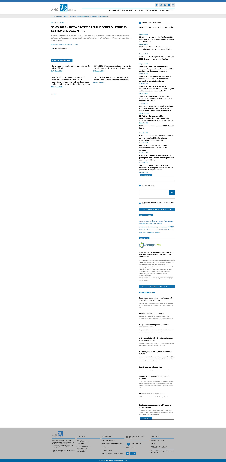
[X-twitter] (165, 5)
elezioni (161, 221)
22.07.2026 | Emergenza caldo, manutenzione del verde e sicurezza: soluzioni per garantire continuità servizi (156, 118)
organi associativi (145, 227)
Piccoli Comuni (164, 227)
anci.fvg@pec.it (83, 450)
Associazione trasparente (108, 440)
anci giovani (142, 221)
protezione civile (164, 230)
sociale (140, 232)
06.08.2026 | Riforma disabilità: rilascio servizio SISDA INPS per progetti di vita (155, 48)
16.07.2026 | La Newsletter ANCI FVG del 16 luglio (156, 127)
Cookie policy (105, 447)
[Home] (51, 16)
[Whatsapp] (128, 444)
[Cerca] (172, 192)
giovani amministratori (144, 223)
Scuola (171, 230)
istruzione (153, 223)
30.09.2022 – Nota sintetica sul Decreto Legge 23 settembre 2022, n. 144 (89, 16)
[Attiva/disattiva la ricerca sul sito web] (173, 5)
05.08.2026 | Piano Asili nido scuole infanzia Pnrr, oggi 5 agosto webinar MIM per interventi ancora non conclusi (156, 69)
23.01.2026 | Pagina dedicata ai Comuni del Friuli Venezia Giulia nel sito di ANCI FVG (113, 67)
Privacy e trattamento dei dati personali (112, 443)
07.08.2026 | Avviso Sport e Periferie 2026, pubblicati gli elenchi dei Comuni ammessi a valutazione (156, 39)
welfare (157, 232)
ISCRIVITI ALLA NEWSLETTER (156, 209)
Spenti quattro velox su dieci (150, 367)
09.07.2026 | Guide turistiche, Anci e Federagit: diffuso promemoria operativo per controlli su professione (156, 167)
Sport (144, 232)
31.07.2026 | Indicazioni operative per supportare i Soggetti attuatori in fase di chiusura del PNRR (155, 98)
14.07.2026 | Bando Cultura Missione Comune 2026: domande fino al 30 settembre (153, 147)
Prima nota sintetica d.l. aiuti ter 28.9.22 (64, 44)
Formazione (168, 221)
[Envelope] (169, 5)
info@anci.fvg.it (83, 448)
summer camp (150, 232)
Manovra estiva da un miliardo (151, 394)
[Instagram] (161, 5)
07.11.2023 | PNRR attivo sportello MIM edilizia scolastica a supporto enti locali (111, 78)
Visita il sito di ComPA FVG (158, 440)
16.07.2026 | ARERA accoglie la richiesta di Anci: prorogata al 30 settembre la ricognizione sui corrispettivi (156, 138)
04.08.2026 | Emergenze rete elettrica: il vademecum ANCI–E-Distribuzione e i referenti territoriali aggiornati (155, 78)
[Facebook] (156, 5)
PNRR (55, 94)
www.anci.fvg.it (81, 451)
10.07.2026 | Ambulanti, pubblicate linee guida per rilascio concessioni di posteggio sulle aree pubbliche (156, 157)
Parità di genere (156, 227)
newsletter (159, 223)
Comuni (155, 221)
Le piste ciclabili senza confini (151, 313)
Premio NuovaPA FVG (153, 230)
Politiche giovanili (143, 230)
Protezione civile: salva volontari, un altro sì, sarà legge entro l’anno (156, 299)
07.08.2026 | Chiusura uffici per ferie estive (156, 27)
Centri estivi (148, 221)
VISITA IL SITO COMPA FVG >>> (157, 287)
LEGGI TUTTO (145, 175)
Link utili (153, 443)
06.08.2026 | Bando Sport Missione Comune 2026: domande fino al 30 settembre (156, 58)
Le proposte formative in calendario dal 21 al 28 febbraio (71, 67)
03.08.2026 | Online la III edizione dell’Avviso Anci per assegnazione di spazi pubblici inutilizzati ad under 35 (156, 88)
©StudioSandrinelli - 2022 (120, 460)
